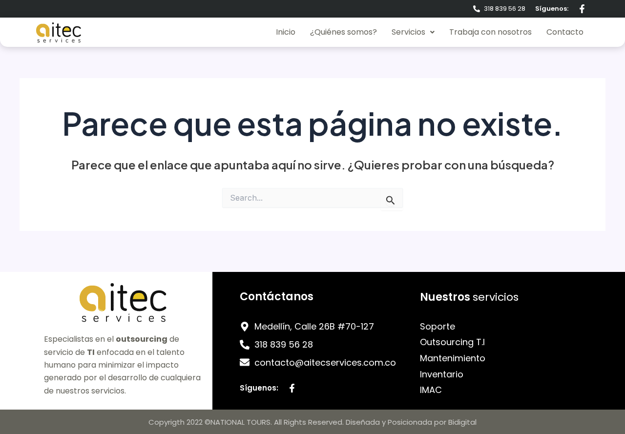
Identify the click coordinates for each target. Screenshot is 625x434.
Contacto (564, 32)
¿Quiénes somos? (343, 32)
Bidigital (462, 422)
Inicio (285, 32)
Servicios (408, 32)
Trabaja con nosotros (490, 32)
